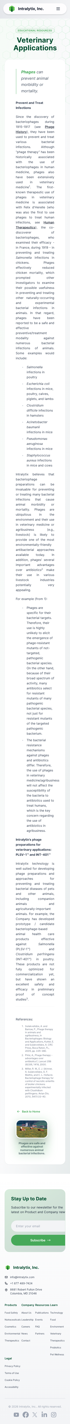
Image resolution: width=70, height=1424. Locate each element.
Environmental (12, 1333)
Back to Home (31, 1111)
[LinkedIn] (44, 1415)
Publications (42, 1312)
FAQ (37, 1326)
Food (53, 1319)
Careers (25, 1326)
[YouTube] (16, 1415)
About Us (26, 1312)
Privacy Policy (12, 1366)
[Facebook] (26, 1415)
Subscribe (37, 1240)
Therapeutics (12, 1340)
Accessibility (11, 1386)
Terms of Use (12, 1373)
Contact (25, 1340)
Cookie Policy (12, 1380)
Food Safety (11, 1312)
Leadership (27, 1319)
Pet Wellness (57, 1354)
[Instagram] (54, 1415)
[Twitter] (35, 1415)
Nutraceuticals (13, 1319)
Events (39, 1319)
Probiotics (55, 1347)
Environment (57, 1326)
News (24, 1333)
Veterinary (55, 1333)
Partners (39, 1333)
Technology (56, 1312)
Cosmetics (10, 1326)
